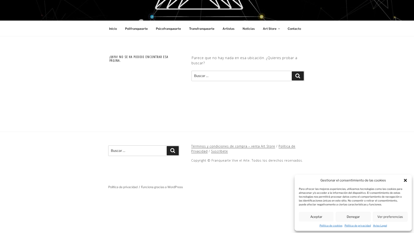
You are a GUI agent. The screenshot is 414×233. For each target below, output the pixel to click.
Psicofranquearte (168, 28)
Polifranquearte (136, 28)
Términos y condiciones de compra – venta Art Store (233, 146)
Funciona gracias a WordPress (162, 187)
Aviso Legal (380, 225)
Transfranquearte (201, 28)
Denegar (353, 217)
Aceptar (316, 217)
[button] (405, 180)
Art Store (269, 28)
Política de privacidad (358, 225)
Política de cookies (331, 225)
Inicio (113, 28)
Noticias (249, 28)
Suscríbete (219, 151)
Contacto (294, 28)
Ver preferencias (390, 217)
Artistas (228, 28)
